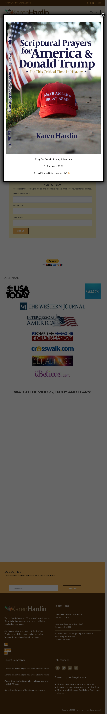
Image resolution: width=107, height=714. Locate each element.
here (70, 173)
